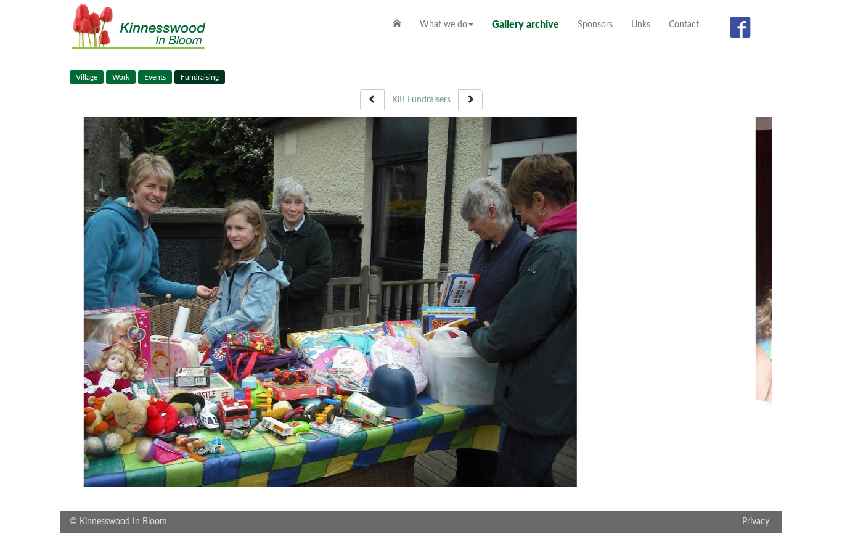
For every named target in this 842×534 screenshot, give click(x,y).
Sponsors (595, 24)
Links (640, 24)
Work (120, 77)
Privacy (755, 463)
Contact (684, 24)
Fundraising (200, 77)
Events (155, 77)
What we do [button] (443, 24)
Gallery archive (525, 25)
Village (86, 77)
